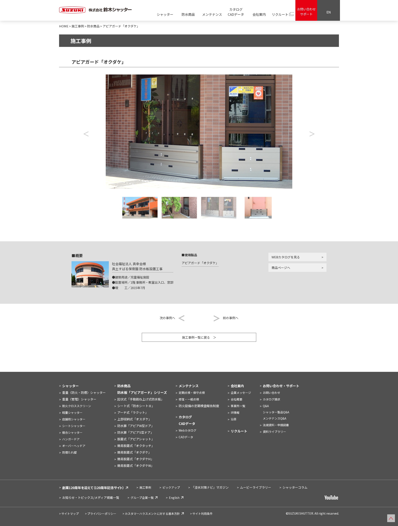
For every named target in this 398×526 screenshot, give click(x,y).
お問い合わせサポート (306, 11)
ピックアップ (171, 487)
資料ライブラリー (274, 432)
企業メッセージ (241, 393)
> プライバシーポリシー (100, 513)
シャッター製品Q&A (276, 412)
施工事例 (145, 487)
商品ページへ (281, 267)
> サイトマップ (69, 513)
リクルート (280, 14)
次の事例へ (167, 318)
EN (328, 12)
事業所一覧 (238, 406)
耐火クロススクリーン (76, 406)
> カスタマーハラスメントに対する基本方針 (151, 513)
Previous (86, 131)
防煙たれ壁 (69, 452)
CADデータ (186, 437)
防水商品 (188, 14)
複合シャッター (72, 432)
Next (312, 131)
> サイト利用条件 (201, 513)
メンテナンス (212, 14)
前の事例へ (230, 318)
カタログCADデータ (236, 12)
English (174, 497)
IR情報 (235, 412)
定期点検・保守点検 (192, 393)
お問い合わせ (271, 393)
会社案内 (259, 14)
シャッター (165, 14)
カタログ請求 (271, 399)
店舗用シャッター (73, 419)
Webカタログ (187, 430)
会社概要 (236, 399)
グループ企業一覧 (142, 497)
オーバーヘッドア (73, 446)
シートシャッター (73, 426)
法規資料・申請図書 (276, 425)
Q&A (266, 406)
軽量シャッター (72, 412)
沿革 (234, 419)
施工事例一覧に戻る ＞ (199, 337)
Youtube (331, 497)
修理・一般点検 (189, 399)
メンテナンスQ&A (274, 418)
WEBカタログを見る (286, 257)
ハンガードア (71, 439)
